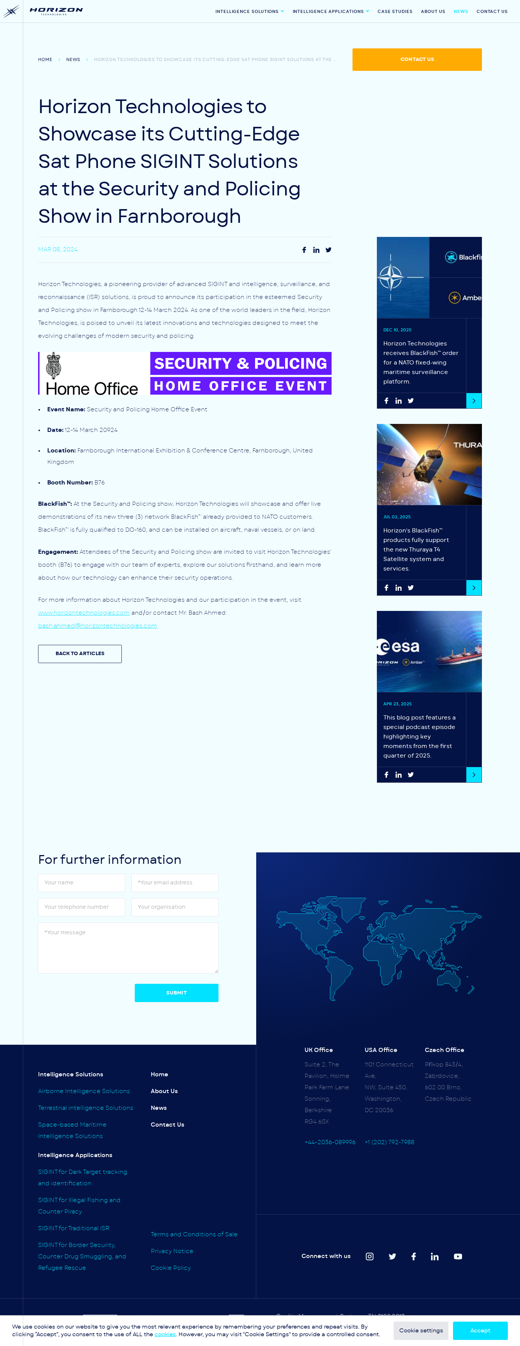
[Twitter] (328, 250)
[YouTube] (458, 1256)
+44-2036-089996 (330, 1142)
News (461, 12)
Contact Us (492, 12)
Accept (480, 1330)
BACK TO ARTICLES (80, 653)
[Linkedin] (435, 1256)
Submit (176, 993)
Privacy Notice (172, 1251)
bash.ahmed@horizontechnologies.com (97, 626)
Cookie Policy (171, 1268)
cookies (165, 1334)
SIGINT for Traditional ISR (73, 1228)
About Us (433, 12)
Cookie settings (421, 1330)
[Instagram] (316, 250)
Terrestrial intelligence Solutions (85, 1108)
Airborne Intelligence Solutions (84, 1091)
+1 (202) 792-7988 (389, 1142)
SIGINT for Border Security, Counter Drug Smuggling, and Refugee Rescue (82, 1256)
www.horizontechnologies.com (84, 613)
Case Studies (395, 12)
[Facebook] (304, 250)
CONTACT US (417, 59)
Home (45, 60)
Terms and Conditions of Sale (194, 1234)
